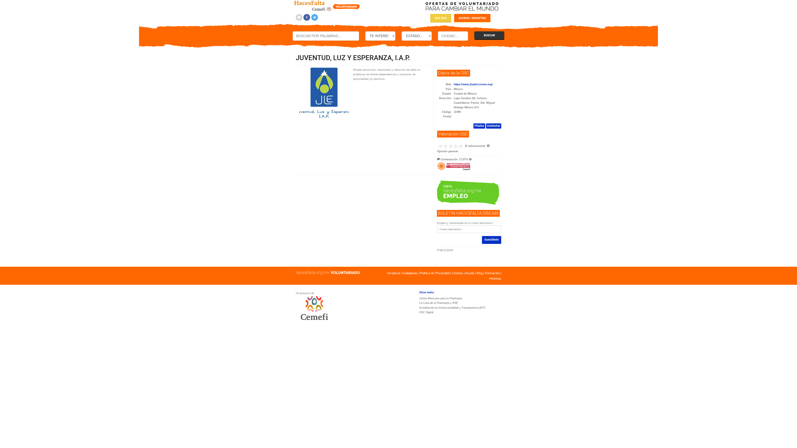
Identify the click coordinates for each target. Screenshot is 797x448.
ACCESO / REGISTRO (472, 18)
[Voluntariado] (327, 5)
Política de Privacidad (434, 273)
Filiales (479, 125)
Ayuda (469, 273)
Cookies (457, 273)
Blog (480, 273)
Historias (495, 278)
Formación (492, 273)
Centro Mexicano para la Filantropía (440, 298)
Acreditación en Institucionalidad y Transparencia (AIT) (452, 307)
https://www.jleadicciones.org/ (473, 84)
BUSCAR (489, 35)
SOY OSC (441, 18)
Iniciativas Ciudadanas (402, 273)
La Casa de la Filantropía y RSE (438, 302)
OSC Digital (426, 312)
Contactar (493, 125)
